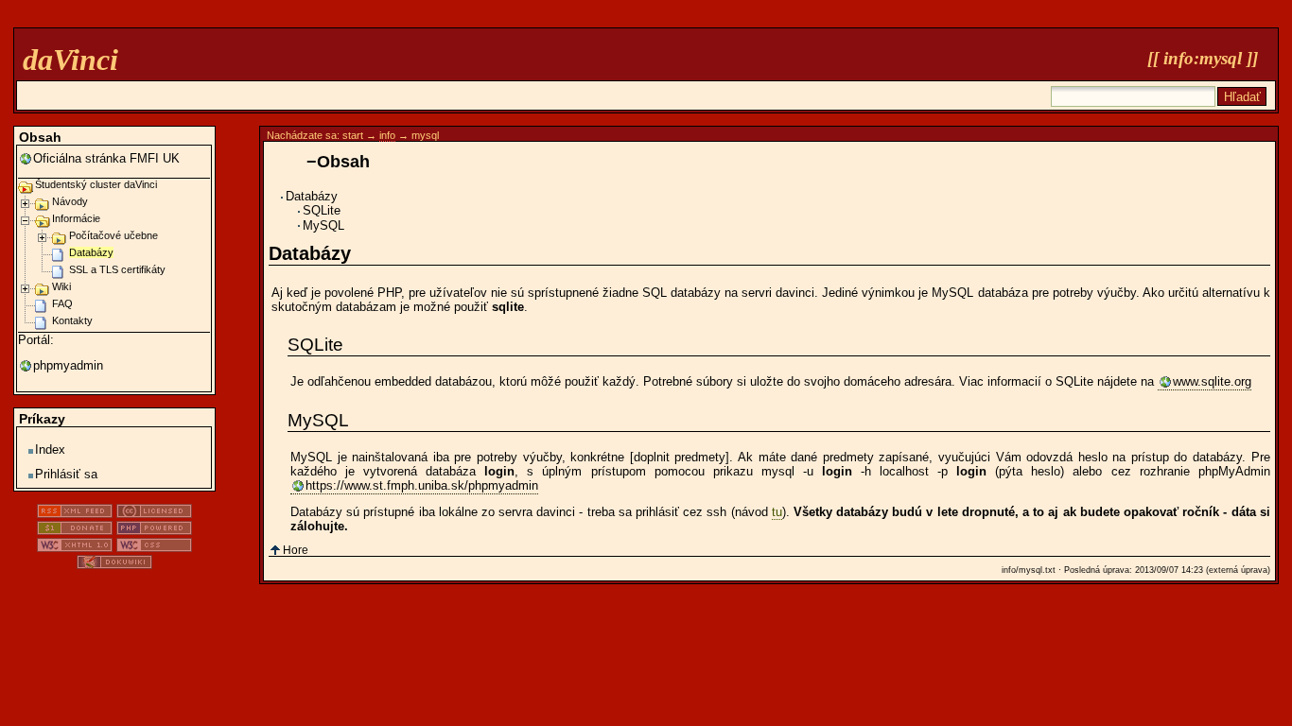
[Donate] (75, 531)
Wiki (61, 286)
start (352, 135)
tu (777, 512)
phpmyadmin (68, 365)
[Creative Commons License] (154, 514)
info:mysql (1202, 58)
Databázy (312, 196)
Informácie (76, 218)
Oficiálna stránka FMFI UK (106, 158)
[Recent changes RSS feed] (75, 514)
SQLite (321, 210)
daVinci (70, 60)
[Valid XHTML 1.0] (75, 548)
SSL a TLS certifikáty (117, 269)
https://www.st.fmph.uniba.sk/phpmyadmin (422, 485)
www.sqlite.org (1212, 381)
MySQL (323, 225)
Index (50, 449)
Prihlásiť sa (66, 474)
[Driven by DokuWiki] (114, 565)
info (387, 135)
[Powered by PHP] (154, 531)
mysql (425, 135)
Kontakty (72, 320)
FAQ (62, 303)
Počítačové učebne (113, 235)
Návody (70, 201)
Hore (295, 550)
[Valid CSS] (154, 548)
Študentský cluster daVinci (96, 184)
